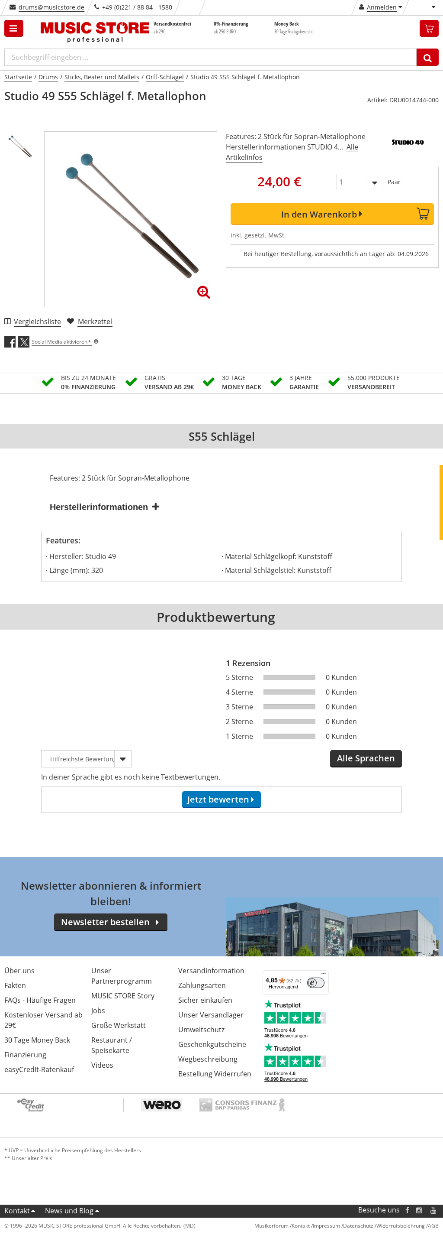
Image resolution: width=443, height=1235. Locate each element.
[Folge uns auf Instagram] (419, 1210)
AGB (433, 1225)
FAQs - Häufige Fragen (40, 1000)
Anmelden (382, 7)
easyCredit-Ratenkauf (39, 1069)
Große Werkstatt (118, 1025)
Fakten (15, 985)
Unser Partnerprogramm (121, 976)
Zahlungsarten (202, 985)
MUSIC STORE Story (122, 996)
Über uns (19, 970)
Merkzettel (95, 321)
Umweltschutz (201, 1029)
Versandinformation (211, 970)
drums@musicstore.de (51, 7)
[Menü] (323, 975)
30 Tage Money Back (37, 1040)
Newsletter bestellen (105, 922)
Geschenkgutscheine (212, 1044)
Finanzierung (25, 1055)
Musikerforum (271, 1225)
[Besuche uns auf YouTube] (434, 1210)
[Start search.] (428, 57)
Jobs (98, 1010)
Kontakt (17, 1211)
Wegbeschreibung (208, 1059)
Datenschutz (358, 1225)
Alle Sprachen (366, 758)
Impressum (326, 1225)
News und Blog (69, 1211)
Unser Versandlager (211, 1015)
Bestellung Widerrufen (214, 1074)
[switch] (315, 983)
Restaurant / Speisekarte (111, 1045)
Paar (394, 182)
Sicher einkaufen (205, 1000)
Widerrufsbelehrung (400, 1225)
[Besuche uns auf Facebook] (407, 1210)
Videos (102, 1065)
